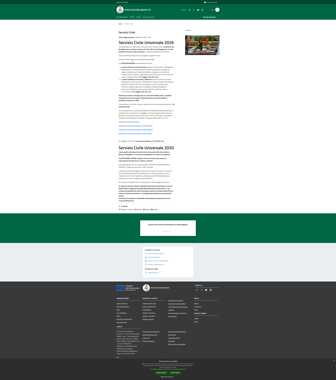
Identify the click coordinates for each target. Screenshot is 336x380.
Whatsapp (139, 209)
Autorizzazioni (172, 316)
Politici (119, 316)
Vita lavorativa (146, 310)
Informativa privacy (174, 338)
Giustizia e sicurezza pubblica (177, 304)
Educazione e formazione (175, 300)
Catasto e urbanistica (148, 316)
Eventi (196, 322)
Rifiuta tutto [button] (175, 372)
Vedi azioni (189, 30)
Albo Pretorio (172, 335)
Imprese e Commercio (148, 313)
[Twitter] (193, 9)
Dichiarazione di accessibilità (176, 344)
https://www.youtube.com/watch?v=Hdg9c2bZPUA (136, 129)
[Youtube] (197, 9)
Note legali (171, 341)
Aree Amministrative (123, 307)
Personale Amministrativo (124, 319)
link (152, 59)
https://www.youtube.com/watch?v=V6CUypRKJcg (135, 133)
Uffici (118, 310)
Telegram (147, 209)
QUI (157, 77)
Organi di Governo (122, 303)
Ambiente (171, 310)
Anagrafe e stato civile (149, 303)
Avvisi (196, 310)
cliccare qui (165, 182)
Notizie (196, 303)
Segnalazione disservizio (149, 335)
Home (120, 24)
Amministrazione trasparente (177, 332)
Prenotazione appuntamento (150, 332)
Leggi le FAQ (146, 338)
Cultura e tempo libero (149, 307)
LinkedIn (155, 209)
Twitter (131, 209)
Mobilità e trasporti (148, 319)
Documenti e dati (122, 322)
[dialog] (168, 369)
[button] (167, 377)
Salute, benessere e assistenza (177, 313)
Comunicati (197, 307)
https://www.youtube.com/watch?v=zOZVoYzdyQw (136, 126)
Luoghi (196, 318)
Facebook (123, 209)
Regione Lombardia (122, 2)
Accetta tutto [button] (161, 373)
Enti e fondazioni (122, 313)
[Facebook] (188, 9)
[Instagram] (202, 9)
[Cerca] (217, 10)
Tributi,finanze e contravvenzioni (178, 307)
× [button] (334, 360)
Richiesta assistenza (148, 341)
